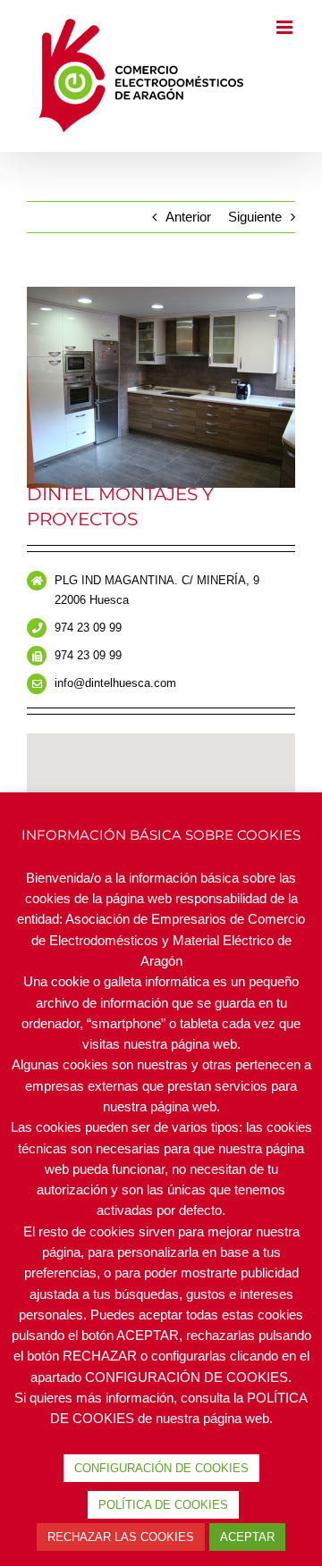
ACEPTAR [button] (247, 1537)
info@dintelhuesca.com (115, 701)
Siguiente (255, 235)
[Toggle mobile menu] (285, 143)
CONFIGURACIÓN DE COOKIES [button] (161, 1468)
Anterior (188, 235)
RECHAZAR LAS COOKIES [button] (120, 1537)
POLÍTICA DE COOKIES (163, 1505)
